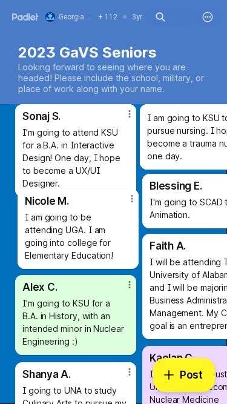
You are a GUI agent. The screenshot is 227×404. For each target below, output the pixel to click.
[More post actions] (124, 203)
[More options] (208, 17)
